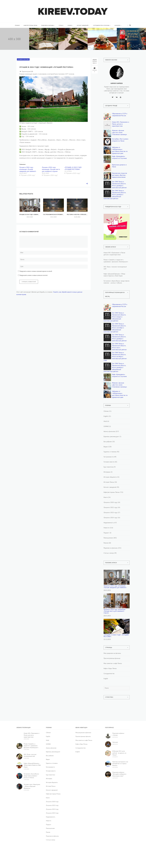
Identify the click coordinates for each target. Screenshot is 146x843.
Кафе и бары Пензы (110, 668)
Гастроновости (109, 457)
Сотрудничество (109, 673)
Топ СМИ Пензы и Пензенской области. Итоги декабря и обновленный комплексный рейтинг (115, 194)
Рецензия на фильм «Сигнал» (118, 734)
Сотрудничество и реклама (101, 25)
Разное (70, 25)
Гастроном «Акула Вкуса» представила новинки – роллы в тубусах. (131, 44)
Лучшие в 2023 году (110, 512)
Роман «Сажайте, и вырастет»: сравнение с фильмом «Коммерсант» (43, 44)
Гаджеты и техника (110, 452)
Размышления (108, 538)
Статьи (61, 25)
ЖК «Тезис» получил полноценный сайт (115, 268)
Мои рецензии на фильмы (112, 653)
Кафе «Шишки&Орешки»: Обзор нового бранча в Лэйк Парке (102, 44)
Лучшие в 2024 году (23, 59)
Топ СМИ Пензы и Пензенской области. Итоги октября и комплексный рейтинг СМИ (115, 356)
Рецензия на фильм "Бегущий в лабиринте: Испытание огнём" (119, 774)
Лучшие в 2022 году (110, 507)
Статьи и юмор (109, 553)
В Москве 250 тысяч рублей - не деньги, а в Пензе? (119, 753)
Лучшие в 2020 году (110, 502)
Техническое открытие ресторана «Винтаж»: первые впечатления (119, 175)
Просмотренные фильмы (112, 658)
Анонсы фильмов (109, 431)
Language (117, 25)
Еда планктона (109, 467)
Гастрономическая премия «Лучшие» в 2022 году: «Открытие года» (53, 214)
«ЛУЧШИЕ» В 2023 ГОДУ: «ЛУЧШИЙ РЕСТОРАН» (116, 635)
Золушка (115, 742)
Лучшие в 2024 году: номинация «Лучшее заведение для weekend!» (27, 169)
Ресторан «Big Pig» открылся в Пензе (77, 214)
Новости (106, 528)
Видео (106, 446)
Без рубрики (108, 441)
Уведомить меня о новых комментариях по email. (36, 271)
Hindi (105, 421)
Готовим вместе (109, 462)
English (106, 416)
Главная (17, 25)
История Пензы (109, 482)
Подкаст (106, 533)
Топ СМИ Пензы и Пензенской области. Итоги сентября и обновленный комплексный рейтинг (115, 328)
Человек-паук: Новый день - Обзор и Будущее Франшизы (32, 786)
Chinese (106, 411)
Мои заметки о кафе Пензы (113, 663)
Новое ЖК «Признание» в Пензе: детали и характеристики (120, 124)
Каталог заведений (82, 25)
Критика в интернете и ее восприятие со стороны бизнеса (120, 763)
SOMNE (106, 426)
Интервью (107, 472)
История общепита (110, 477)
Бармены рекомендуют (111, 436)
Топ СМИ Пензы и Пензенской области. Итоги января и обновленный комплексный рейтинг (115, 317)
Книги (37, 35)
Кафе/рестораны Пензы (30, 25)
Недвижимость (11, 36)
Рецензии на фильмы (47, 25)
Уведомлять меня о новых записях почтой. (34, 275)
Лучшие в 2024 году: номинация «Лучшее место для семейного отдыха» (51, 169)
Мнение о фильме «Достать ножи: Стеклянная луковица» (119, 132)
